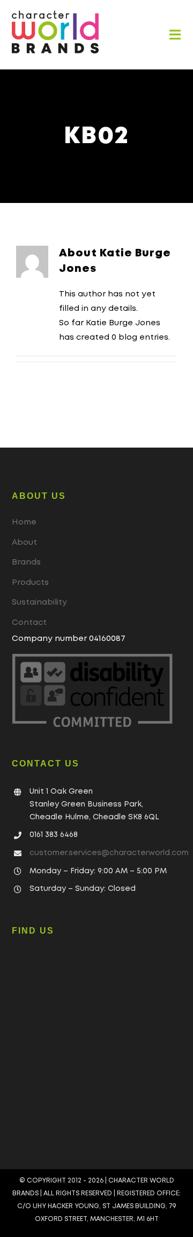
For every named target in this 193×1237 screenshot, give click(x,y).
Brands (26, 562)
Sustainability (39, 602)
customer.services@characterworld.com (109, 853)
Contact (29, 623)
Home (24, 522)
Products (30, 582)
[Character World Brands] (55, 14)
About (24, 542)
